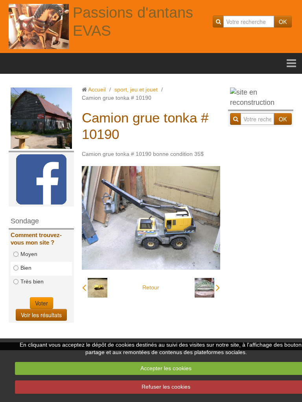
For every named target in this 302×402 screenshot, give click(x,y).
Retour (150, 287)
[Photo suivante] (207, 288)
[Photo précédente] (94, 288)
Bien (25, 268)
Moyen (28, 254)
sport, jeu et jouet (136, 89)
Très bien (32, 281)
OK (283, 22)
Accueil (97, 89)
